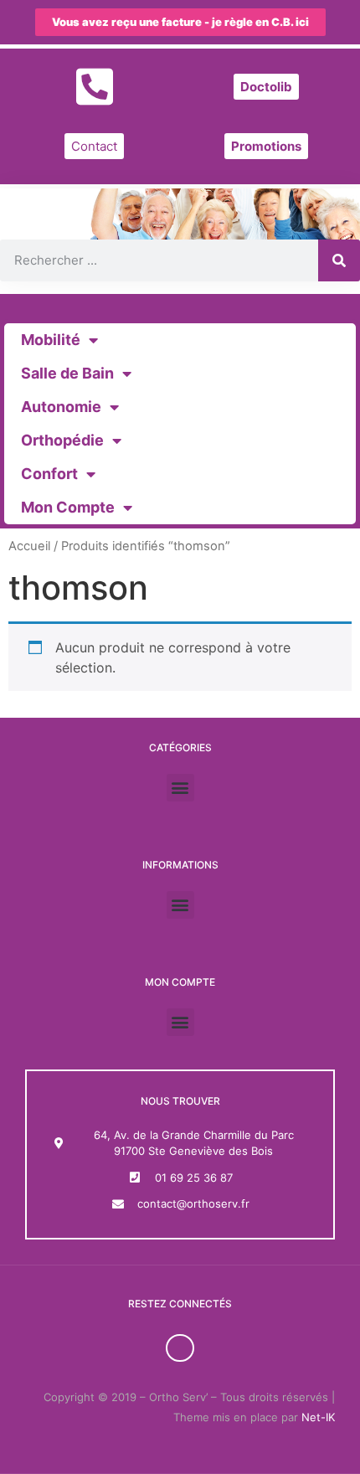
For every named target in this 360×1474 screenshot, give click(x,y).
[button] (180, 787)
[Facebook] (180, 1348)
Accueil (29, 546)
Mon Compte (68, 507)
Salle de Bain (67, 373)
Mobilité (50, 339)
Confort (49, 473)
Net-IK (318, 1417)
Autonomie (61, 406)
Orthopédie (62, 440)
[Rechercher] (339, 260)
